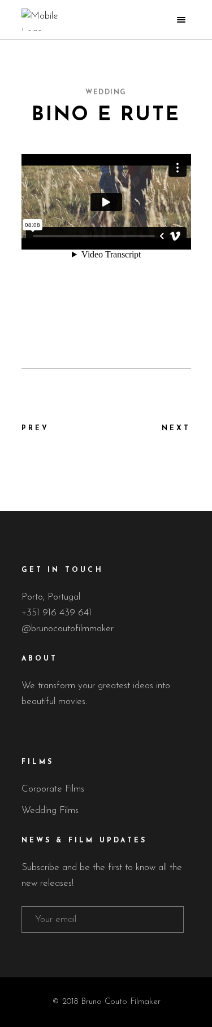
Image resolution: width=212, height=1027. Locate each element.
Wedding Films (50, 810)
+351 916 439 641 (56, 613)
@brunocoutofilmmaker (67, 628)
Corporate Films (52, 789)
